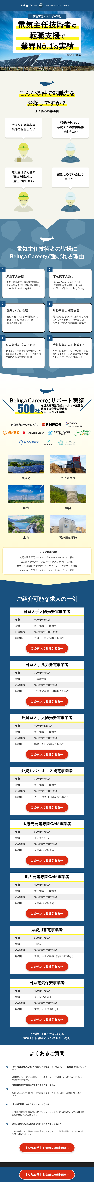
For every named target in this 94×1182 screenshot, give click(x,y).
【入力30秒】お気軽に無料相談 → (47, 1174)
